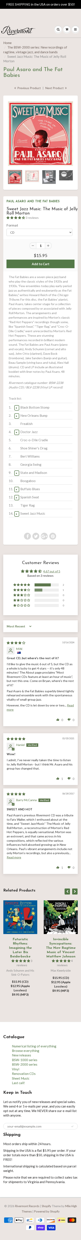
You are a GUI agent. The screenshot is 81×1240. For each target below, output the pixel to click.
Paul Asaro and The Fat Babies (33, 201)
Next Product (54, 88)
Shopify (46, 1206)
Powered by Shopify (47, 1211)
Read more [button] (14, 857)
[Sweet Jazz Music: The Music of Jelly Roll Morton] (40, 133)
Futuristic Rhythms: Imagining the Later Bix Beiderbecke (20, 948)
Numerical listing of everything (34, 1046)
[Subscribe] (72, 1126)
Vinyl (15, 1069)
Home (7, 43)
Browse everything (25, 1051)
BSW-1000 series (24, 1060)
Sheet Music (20, 1078)
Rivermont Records (27, 1206)
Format (12, 225)
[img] (16, 643)
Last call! (18, 1083)
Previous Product (29, 88)
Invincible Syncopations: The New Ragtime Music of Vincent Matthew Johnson (61, 948)
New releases (21, 1055)
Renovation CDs (24, 1074)
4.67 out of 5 (51, 571)
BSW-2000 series (24, 1064)
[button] (16, 217)
